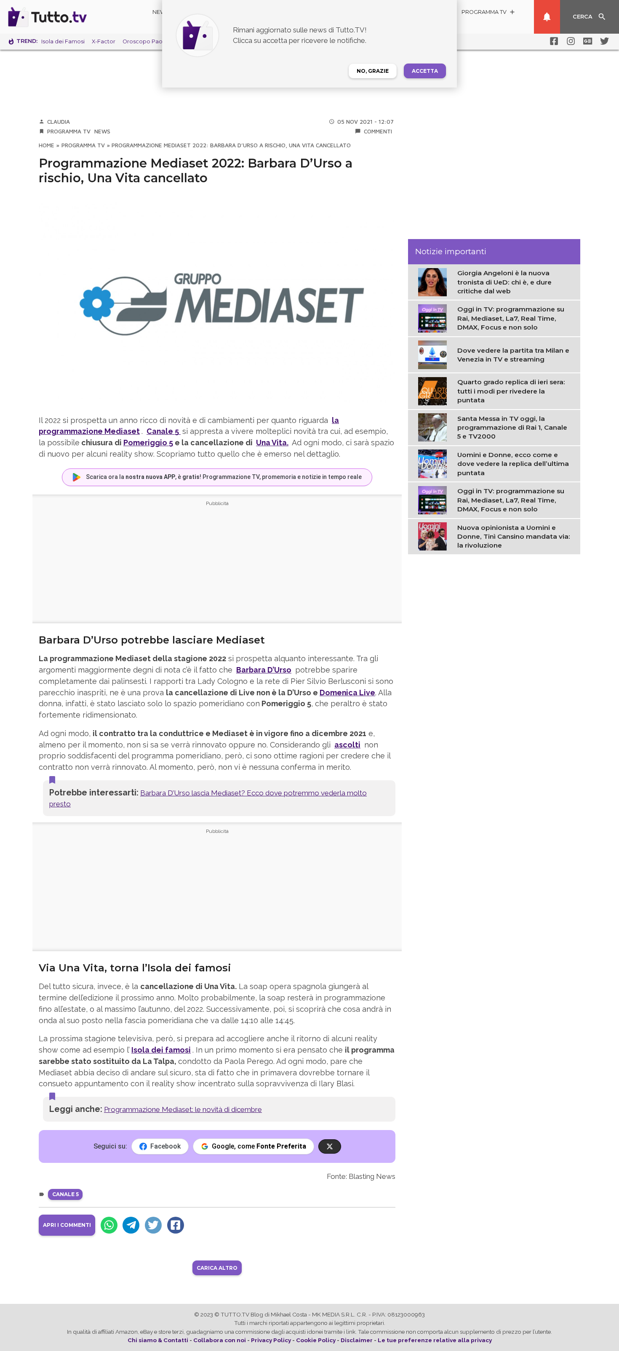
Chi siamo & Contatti (158, 1340)
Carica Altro (217, 1268)
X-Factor (103, 41)
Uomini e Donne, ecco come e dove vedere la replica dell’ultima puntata (513, 464)
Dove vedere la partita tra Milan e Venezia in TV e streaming (513, 354)
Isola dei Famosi (63, 41)
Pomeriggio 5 (148, 442)
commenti (378, 131)
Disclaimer (357, 1340)
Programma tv (69, 131)
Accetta (425, 71)
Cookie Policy (316, 1340)
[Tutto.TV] (71, 16)
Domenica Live (347, 692)
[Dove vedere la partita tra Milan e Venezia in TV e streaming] (434, 354)
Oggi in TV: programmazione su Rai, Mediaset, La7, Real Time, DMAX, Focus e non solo (510, 318)
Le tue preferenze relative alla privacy (435, 1340)
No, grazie (373, 71)
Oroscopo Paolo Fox (151, 41)
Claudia (58, 121)
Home (46, 145)
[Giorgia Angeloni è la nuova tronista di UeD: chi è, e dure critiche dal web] (434, 281)
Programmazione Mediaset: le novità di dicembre (183, 1109)
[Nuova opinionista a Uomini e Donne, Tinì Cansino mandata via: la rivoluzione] (434, 536)
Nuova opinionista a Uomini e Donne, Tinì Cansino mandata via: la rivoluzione (513, 537)
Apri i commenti (67, 1225)
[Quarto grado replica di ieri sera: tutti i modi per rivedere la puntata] (434, 390)
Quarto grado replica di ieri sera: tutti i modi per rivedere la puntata (511, 391)
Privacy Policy (271, 1340)
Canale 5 (65, 1194)
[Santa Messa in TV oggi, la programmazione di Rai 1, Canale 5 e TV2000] (434, 427)
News (161, 12)
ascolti (347, 744)
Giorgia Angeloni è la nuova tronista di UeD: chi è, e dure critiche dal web (504, 282)
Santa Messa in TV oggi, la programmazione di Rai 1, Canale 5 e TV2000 (512, 427)
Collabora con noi (219, 1340)
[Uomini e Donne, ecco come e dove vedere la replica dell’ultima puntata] (434, 463)
